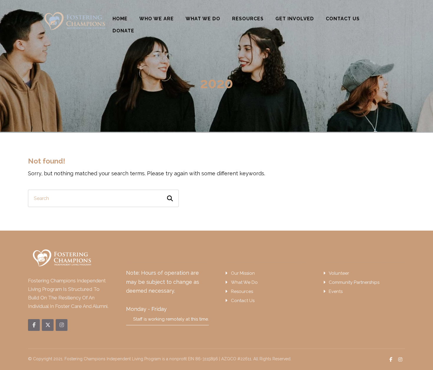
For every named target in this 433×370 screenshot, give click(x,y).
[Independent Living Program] (75, 21)
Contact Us (242, 300)
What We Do (244, 282)
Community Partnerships (354, 282)
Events (336, 291)
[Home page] (190, 102)
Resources (242, 291)
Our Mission (243, 273)
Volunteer (339, 273)
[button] (34, 325)
